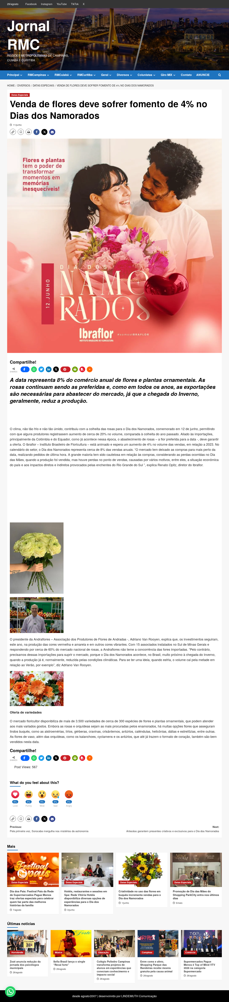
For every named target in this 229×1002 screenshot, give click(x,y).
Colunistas (145, 75)
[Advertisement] (96, 416)
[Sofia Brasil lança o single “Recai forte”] (71, 943)
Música (58, 952)
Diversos (123, 75)
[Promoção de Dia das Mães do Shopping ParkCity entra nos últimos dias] (196, 870)
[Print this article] (75, 369)
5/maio (179, 902)
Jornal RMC (28, 34)
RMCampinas (37, 75)
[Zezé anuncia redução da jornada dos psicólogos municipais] (27, 943)
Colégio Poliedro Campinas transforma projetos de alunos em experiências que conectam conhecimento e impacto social (114, 968)
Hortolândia (17, 952)
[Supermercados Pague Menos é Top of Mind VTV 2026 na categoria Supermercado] (201, 943)
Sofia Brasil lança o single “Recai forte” (69, 963)
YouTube (62, 4)
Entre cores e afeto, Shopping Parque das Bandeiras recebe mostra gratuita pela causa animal (156, 966)
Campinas (147, 952)
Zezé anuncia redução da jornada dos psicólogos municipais (25, 965)
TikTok (75, 4)
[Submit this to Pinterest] (65, 369)
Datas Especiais (19, 94)
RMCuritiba (84, 75)
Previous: (49, 829)
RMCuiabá (62, 75)
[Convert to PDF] (82, 369)
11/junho (17, 124)
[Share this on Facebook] (25, 369)
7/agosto (17, 909)
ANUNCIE (203, 75)
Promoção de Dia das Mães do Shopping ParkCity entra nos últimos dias (196, 894)
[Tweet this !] (41, 369)
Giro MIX (166, 75)
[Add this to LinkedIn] (49, 369)
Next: (172, 829)
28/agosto (18, 972)
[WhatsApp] (34, 369)
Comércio (190, 952)
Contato (186, 75)
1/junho (125, 902)
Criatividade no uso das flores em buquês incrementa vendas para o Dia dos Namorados (140, 894)
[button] (219, 75)
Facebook (31, 4)
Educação (103, 952)
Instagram (46, 4)
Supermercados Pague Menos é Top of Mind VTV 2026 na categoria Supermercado (199, 966)
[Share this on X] (56, 369)
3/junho (71, 909)
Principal (13, 75)
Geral (104, 75)
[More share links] (89, 369)
